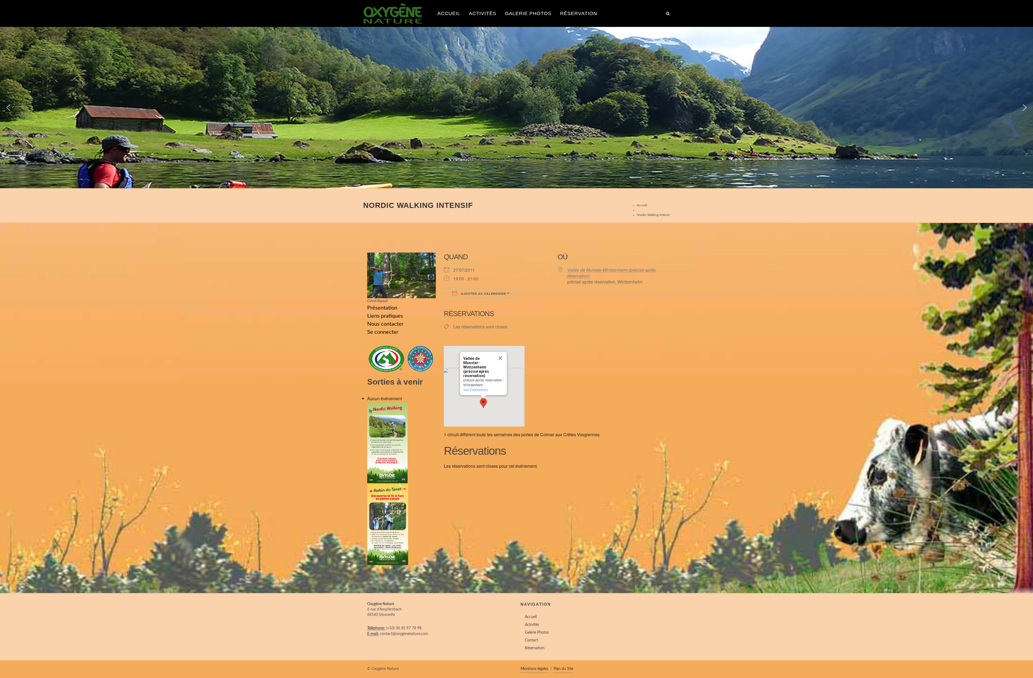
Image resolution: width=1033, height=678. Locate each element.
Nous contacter (385, 324)
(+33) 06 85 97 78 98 (404, 628)
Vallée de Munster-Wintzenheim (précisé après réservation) (611, 273)
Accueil (448, 13)
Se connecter (382, 332)
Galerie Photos (528, 13)
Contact (531, 640)
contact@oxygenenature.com (404, 634)
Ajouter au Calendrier (483, 294)
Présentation (382, 308)
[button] (8, 107)
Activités (482, 13)
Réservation (578, 13)
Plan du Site (563, 669)
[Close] (500, 358)
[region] (516, 107)
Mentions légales (534, 669)
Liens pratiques (385, 316)
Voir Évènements (475, 390)
